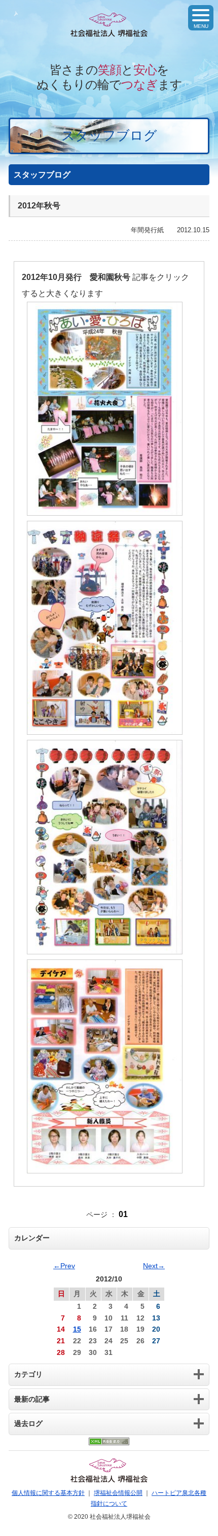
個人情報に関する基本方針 (48, 1493)
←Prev (64, 1266)
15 (77, 1329)
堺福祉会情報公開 (118, 1493)
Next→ (154, 1266)
